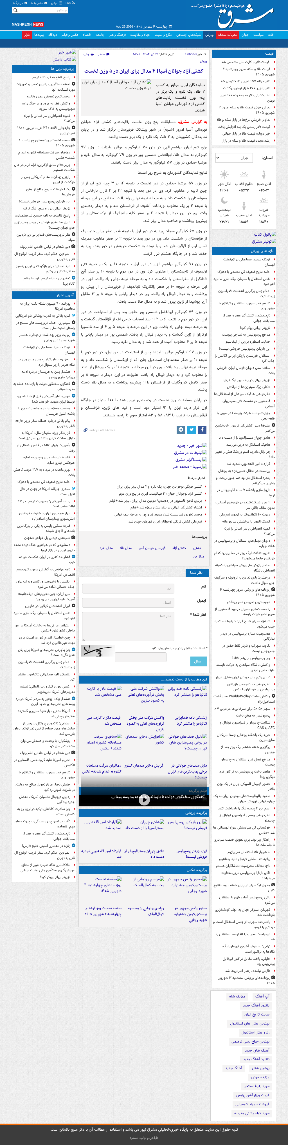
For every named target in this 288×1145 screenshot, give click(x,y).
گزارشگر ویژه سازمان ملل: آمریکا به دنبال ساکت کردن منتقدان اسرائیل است (46, 435)
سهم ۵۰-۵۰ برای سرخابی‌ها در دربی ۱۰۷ (241, 708)
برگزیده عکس (197, 870)
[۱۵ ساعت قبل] (101, 889)
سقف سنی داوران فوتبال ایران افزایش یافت (246, 370)
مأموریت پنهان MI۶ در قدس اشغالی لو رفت (46, 448)
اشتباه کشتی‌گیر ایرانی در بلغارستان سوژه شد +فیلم (166, 507)
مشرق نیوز (234, 14)
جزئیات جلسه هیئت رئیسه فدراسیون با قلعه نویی (246, 415)
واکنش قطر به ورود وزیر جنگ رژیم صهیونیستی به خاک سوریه (48, 106)
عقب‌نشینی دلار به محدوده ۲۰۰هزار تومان (247, 98)
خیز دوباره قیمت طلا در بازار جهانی (246, 133)
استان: (267, 158)
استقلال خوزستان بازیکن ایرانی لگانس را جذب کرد (245, 358)
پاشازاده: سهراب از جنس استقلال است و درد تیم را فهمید (244, 924)
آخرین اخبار (65, 295)
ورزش (209, 34)
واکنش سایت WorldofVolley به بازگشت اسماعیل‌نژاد (244, 699)
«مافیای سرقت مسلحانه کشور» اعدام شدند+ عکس (102, 768)
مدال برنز (198, 556)
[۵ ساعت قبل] (144, 699)
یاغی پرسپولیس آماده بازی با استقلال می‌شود (247, 900)
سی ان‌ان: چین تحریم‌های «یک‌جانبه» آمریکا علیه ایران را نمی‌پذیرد (46, 596)
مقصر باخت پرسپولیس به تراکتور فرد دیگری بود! (247, 774)
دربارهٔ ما (18, 3)
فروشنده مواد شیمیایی (252, 1104)
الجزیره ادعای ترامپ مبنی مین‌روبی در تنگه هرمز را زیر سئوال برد (46, 362)
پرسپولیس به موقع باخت (253, 715)
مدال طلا (126, 548)
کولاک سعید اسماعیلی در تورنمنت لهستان (249, 262)
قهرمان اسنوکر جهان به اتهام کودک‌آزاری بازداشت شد (245, 912)
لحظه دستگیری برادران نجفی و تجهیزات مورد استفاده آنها (45, 87)
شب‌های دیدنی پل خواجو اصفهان (47, 538)
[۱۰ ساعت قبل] (101, 832)
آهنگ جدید (233, 1068)
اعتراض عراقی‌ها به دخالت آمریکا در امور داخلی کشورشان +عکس (44, 628)
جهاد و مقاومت (140, 34)
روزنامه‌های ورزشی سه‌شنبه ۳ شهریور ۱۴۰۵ (246, 980)
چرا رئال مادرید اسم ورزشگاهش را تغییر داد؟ (245, 454)
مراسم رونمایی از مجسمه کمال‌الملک (146, 911)
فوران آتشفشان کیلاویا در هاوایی (47, 606)
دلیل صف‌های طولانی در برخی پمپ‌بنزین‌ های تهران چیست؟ (187, 771)
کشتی (197, 548)
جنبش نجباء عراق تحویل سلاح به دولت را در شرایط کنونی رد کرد (44, 787)
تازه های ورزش (262, 251)
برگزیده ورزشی (196, 813)
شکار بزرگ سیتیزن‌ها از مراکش (248, 387)
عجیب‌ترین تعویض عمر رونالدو (248, 602)
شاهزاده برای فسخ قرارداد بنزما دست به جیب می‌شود (245, 624)
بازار (27, 34)
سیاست (258, 34)
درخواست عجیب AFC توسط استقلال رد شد (245, 937)
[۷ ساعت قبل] (186, 889)
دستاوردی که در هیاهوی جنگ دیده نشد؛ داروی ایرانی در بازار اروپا (44, 547)
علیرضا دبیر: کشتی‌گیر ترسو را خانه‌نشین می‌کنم (245, 428)
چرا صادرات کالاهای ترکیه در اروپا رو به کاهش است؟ (46, 811)
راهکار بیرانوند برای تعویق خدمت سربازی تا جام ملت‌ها (244, 842)
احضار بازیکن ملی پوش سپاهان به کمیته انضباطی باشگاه (245, 568)
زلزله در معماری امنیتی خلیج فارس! (46, 846)
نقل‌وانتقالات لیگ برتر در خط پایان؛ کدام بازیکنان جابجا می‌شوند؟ (244, 555)
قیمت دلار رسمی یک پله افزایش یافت (244, 127)
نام (203, 587)
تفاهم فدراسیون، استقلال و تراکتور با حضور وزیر (247, 306)
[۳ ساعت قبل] (186, 699)
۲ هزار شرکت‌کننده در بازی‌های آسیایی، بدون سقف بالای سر (245, 505)
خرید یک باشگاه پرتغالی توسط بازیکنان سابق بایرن (246, 737)
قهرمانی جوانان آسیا (152, 548)
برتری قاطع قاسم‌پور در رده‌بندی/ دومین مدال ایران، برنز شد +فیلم (155, 500)
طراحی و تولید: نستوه (144, 1137)
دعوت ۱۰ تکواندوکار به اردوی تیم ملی (244, 514)
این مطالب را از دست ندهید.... (184, 679)
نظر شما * (198, 615)
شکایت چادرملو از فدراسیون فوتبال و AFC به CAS (247, 725)
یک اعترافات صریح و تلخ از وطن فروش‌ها (50, 192)
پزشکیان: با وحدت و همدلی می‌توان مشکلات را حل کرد (48, 743)
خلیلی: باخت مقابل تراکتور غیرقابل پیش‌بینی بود (249, 961)
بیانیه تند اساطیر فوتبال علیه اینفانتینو (244, 859)
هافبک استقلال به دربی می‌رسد (248, 444)
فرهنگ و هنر (117, 34)
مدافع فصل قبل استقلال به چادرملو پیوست (248, 762)
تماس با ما (37, 3)
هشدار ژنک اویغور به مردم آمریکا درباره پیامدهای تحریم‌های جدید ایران (45, 701)
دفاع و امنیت (163, 34)
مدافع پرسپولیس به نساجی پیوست (246, 334)
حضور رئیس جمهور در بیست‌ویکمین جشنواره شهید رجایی (190, 914)
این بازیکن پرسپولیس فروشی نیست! (244, 348)
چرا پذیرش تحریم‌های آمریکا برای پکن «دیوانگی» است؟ (46, 652)
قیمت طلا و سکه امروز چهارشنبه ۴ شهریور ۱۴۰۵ (248, 71)
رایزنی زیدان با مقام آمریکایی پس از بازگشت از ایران (48, 179)
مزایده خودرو (260, 1077)
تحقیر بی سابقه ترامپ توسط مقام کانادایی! (49, 281)
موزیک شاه (237, 996)
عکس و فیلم (70, 34)
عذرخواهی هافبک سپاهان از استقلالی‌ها (242, 394)
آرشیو (54, 3)
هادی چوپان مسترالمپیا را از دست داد (244, 437)
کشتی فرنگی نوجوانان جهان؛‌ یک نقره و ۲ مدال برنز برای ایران (159, 486)
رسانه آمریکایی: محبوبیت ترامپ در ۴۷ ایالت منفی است (46, 504)
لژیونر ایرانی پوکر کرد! (255, 328)
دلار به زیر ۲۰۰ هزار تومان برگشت (246, 88)
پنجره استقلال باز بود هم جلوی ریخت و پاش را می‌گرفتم (245, 480)
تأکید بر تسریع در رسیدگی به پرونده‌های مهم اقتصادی (45, 824)
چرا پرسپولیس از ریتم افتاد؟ (251, 658)
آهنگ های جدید (257, 1051)
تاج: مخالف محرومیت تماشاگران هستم (243, 866)
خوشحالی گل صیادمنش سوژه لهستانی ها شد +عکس (244, 830)
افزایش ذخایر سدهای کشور (144, 765)
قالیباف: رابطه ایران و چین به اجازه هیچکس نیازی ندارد (49, 460)
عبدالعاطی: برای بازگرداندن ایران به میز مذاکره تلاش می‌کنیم (45, 269)
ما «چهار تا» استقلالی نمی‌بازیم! (248, 852)
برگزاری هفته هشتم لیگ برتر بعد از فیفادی (248, 749)
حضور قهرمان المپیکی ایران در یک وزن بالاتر (246, 786)
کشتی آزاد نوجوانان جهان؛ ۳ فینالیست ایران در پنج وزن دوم (160, 493)
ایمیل (201, 601)
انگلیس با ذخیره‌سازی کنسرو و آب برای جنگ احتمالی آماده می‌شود (45, 584)
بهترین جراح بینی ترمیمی (250, 1041)
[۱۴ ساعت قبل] (101, 747)
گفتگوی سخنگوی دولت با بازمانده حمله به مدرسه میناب (158, 797)
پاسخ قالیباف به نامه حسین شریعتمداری (42, 215)
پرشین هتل (260, 1068)
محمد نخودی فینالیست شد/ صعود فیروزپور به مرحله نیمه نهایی (158, 514)
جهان (245, 34)
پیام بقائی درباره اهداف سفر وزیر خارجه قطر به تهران (45, 423)
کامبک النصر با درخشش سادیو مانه (246, 521)
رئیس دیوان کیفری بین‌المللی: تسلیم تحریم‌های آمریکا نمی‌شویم (47, 689)
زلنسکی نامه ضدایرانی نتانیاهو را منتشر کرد (191, 721)
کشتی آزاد (179, 548)
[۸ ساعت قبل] (186, 747)
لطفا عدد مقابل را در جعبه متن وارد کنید (179, 648)
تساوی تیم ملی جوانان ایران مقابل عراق (243, 677)
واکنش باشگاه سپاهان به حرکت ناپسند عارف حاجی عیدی (245, 667)
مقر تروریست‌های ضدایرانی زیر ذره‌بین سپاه (46, 237)
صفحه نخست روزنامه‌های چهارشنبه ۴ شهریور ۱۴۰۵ (103, 911)
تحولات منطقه (227, 34)
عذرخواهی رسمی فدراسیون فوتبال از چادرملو (247, 818)
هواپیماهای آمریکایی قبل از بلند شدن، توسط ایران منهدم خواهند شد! (46, 399)
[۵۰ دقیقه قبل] (144, 800)
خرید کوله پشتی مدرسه (251, 1113)
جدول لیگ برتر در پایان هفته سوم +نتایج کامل (244, 888)
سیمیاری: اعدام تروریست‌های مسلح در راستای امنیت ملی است (45, 325)
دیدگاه (52, 34)
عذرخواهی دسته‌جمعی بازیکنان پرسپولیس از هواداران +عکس (251, 687)
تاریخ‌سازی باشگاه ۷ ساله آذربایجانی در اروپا (246, 492)
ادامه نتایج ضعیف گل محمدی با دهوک (243, 271)
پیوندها (39, 34)
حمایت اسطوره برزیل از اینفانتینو (248, 341)
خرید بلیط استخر (256, 1086)
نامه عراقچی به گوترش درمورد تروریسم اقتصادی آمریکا (46, 572)
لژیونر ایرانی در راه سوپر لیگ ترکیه (246, 380)
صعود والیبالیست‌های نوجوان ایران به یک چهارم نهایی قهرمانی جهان (244, 798)
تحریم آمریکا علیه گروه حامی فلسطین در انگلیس (44, 762)
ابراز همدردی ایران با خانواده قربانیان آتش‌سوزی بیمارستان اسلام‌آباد (47, 516)
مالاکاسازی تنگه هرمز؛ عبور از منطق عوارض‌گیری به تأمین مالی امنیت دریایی (48, 867)
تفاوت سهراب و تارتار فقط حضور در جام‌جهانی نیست (248, 648)
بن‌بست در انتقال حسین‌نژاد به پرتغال (244, 471)
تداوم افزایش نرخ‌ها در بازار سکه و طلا (243, 119)
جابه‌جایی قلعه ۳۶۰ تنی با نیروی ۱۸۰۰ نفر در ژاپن (46, 130)
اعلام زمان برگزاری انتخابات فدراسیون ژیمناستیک (246, 293)
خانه (271, 34)
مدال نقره (106, 548)
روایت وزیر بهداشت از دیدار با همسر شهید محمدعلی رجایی (47, 337)
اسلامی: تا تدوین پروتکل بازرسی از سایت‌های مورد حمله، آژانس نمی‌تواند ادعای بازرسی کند (44, 729)
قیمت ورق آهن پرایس (252, 1095)
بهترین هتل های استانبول (249, 1023)
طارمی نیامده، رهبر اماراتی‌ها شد (247, 971)
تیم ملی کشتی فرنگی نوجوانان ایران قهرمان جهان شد (165, 521)
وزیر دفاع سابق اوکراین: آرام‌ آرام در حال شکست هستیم (44, 167)
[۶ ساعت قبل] (101, 699)
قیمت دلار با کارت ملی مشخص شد (245, 62)
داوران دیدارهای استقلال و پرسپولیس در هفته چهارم (244, 543)
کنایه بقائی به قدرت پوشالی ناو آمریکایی (42, 315)
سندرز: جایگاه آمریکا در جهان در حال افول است (47, 491)
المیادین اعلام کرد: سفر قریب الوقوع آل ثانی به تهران (44, 256)
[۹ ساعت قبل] (144, 747)
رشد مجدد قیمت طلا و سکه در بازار (246, 140)
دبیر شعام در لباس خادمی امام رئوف (45, 246)
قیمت (269, 54)
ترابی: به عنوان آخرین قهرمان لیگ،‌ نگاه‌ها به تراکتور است (248, 949)
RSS (68, 3)
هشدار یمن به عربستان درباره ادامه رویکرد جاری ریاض (48, 374)
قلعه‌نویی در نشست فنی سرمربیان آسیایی (248, 403)
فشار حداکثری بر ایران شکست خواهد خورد (46, 559)
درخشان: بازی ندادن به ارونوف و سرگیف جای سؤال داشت (244, 580)
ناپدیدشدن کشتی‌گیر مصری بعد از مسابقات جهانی (249, 318)
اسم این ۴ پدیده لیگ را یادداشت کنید (244, 808)
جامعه (100, 34)
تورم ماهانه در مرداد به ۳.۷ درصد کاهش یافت (44, 472)
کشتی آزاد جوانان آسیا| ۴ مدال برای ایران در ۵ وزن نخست (144, 71)
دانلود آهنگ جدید (256, 1005)
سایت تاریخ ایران (256, 1014)
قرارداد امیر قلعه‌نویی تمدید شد (248, 464)
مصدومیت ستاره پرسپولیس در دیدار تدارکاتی (247, 636)
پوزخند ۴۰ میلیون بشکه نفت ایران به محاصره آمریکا (47, 306)
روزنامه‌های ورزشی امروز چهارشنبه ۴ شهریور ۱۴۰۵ (247, 592)
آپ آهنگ (262, 996)
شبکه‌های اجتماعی (188, 34)
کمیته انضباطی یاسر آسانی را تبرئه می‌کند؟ (249, 531)
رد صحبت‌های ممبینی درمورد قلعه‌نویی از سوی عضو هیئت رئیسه (245, 611)
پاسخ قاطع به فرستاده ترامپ (50, 77)
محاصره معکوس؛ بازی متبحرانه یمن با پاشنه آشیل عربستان (46, 411)
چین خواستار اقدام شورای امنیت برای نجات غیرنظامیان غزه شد (47, 640)
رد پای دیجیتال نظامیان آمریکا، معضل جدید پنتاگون (47, 799)
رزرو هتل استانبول (255, 1032)
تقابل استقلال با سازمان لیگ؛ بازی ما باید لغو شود (244, 281)
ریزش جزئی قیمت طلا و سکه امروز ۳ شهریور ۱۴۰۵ (247, 110)
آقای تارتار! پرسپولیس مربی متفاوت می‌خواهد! (248, 875)
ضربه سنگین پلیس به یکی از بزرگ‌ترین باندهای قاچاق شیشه (46, 528)
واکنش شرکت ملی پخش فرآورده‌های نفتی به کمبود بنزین (145, 724)
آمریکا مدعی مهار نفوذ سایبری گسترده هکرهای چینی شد (46, 713)
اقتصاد (87, 34)
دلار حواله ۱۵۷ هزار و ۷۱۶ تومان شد (245, 81)
